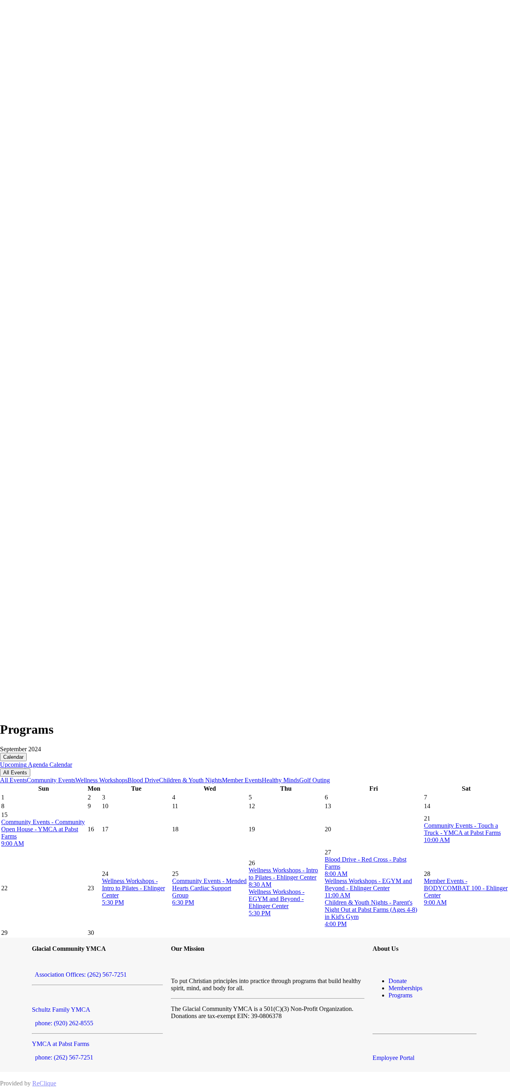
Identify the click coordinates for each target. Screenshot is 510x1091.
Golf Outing (314, 780)
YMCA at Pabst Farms (60, 1043)
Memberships (405, 988)
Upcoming (13, 764)
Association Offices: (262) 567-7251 (79, 974)
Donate (397, 980)
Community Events (51, 780)
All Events (15, 773)
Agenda (37, 764)
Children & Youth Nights (190, 780)
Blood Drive (143, 780)
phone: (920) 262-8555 (62, 1023)
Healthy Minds (280, 780)
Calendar (13, 757)
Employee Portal (393, 1057)
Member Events (242, 780)
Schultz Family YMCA (61, 1009)
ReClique (44, 1083)
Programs (400, 995)
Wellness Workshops (101, 780)
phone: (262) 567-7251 (62, 1057)
